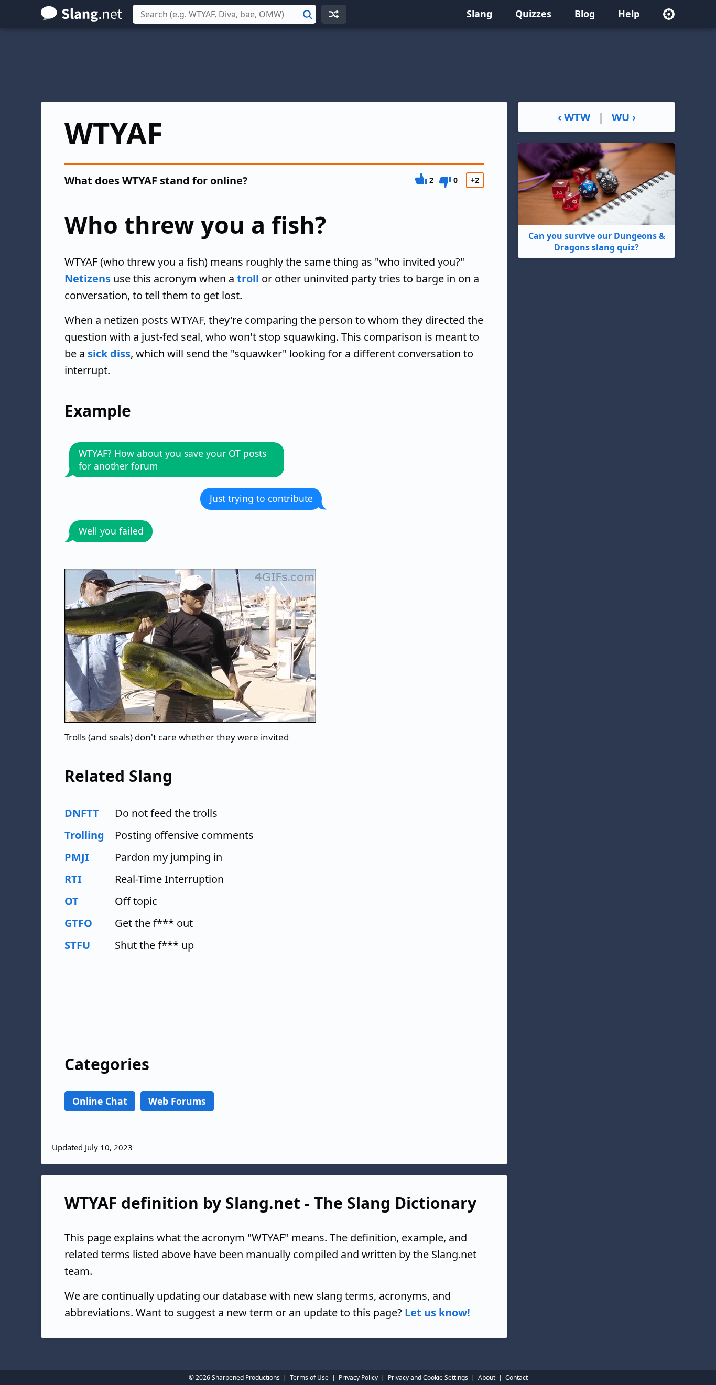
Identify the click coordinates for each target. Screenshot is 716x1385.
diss (120, 353)
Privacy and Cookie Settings (428, 1377)
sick (97, 353)
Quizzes (533, 13)
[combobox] (224, 14)
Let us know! (437, 1312)
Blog (584, 13)
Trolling (84, 835)
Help (628, 13)
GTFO (78, 923)
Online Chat (99, 1101)
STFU (77, 945)
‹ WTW (574, 117)
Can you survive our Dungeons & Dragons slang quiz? (596, 241)
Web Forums (177, 1101)
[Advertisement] (358, 65)
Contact (516, 1377)
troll (248, 278)
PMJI (76, 857)
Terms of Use (309, 1377)
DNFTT (81, 813)
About (486, 1377)
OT (71, 901)
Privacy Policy (358, 1377)
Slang (479, 13)
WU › (624, 117)
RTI (73, 879)
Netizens (87, 278)
